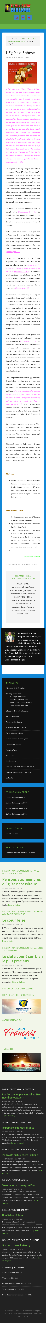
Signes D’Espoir (12, 833)
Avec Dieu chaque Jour (19, 699)
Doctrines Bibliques (14, 722)
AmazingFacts (11, 750)
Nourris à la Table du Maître (21, 702)
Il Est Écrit (10, 755)
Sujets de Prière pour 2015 (26, 564)
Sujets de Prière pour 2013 (16, 803)
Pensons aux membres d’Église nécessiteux (21, 881)
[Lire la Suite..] (9, 1116)
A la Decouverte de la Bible (16, 728)
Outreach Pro (8, 1313)
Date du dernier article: (11, 1295)
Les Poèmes (11, 761)
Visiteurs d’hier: (8, 1278)
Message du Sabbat (18, 696)
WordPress (38, 1313)
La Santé (9, 778)
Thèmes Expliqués (13, 744)
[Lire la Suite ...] (14, 905)
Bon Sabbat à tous (12, 1215)
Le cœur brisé (13, 920)
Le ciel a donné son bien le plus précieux (22, 958)
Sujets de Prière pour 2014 (16, 808)
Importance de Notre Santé (18, 1127)
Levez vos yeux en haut (19, 705)
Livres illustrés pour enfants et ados (20, 853)
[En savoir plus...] (17, 1143)
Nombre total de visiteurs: (13, 1284)
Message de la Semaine (15, 688)
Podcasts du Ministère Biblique (20, 1154)
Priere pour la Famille (14, 694)
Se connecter (23, 1316)
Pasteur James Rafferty (16, 1245)
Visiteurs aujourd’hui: (11, 1272)
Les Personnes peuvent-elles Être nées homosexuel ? (21, 1096)
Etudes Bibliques (13, 716)
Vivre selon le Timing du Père (19, 1185)
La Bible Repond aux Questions (18, 772)
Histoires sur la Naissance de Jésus (20, 767)
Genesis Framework (24, 1313)
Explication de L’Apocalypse (17, 739)
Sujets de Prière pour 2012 (16, 797)
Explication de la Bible (14, 733)
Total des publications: (11, 1289)
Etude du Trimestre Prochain (17, 711)
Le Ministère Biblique (23, 9)
